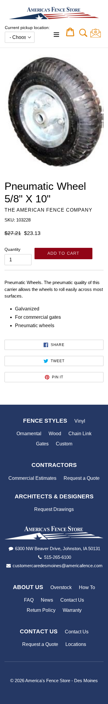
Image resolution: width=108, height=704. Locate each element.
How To (87, 587)
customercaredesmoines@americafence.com (58, 565)
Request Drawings (54, 509)
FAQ (29, 600)
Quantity (12, 249)
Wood (55, 433)
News (47, 600)
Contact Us (72, 600)
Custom (64, 443)
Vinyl (79, 421)
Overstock (61, 587)
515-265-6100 (57, 557)
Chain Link (80, 433)
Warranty (72, 610)
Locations (75, 644)
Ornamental (28, 433)
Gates (42, 443)
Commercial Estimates (32, 478)
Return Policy (41, 610)
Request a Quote (82, 478)
